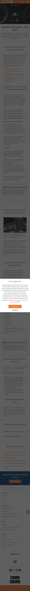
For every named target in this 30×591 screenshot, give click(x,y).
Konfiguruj (15, 310)
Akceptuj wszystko (15, 306)
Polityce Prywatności (16, 300)
